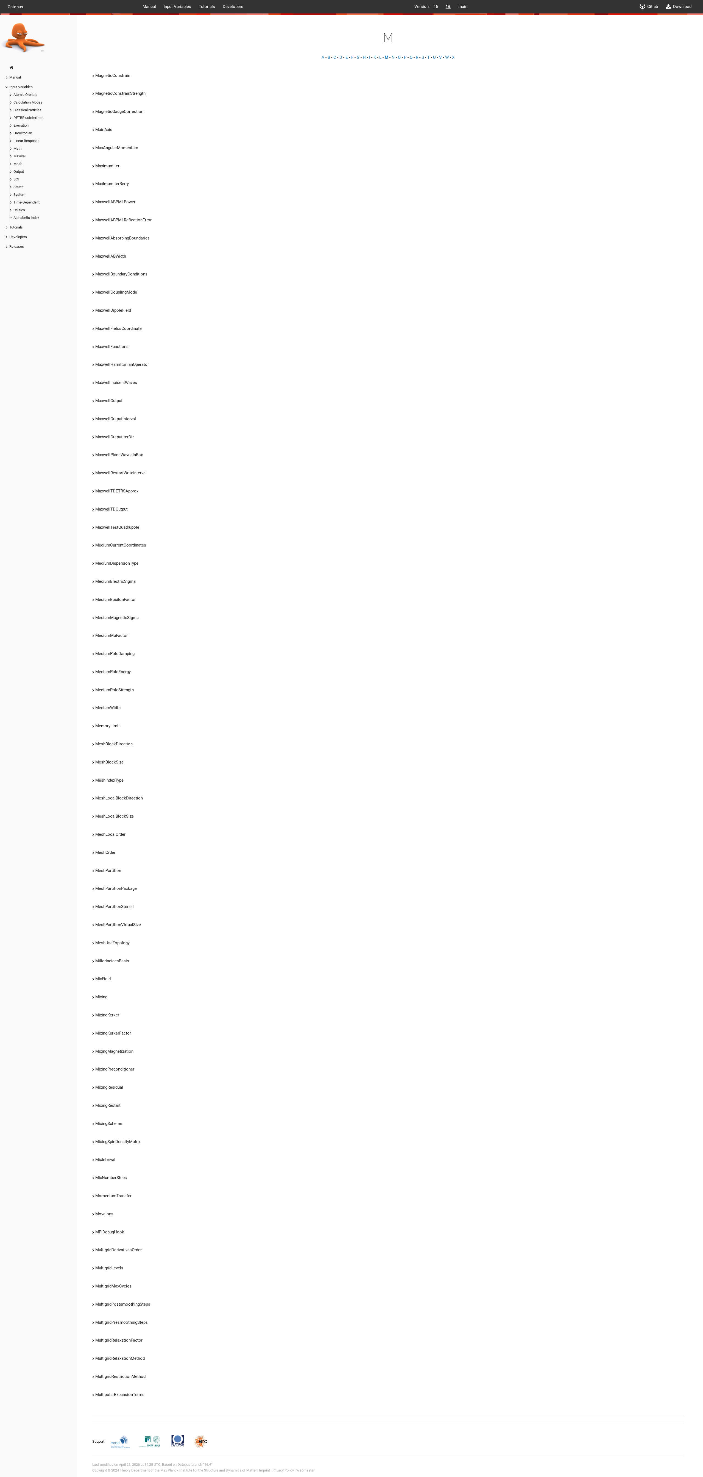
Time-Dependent (26, 202)
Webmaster (305, 1470)
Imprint (264, 1470)
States (18, 187)
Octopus (15, 6)
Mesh (17, 164)
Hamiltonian (22, 133)
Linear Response (26, 141)
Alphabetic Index (26, 218)
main (462, 6)
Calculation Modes (27, 102)
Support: (99, 1441)
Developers (233, 6)
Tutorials (207, 6)
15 (436, 6)
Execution (21, 125)
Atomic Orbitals (25, 95)
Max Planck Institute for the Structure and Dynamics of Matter (208, 1470)
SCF (16, 179)
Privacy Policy (283, 1470)
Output (18, 171)
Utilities (19, 210)
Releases (16, 246)
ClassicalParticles (27, 110)
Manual (149, 6)
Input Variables (177, 6)
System (19, 195)
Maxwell (19, 156)
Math (17, 148)
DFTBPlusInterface (28, 118)
